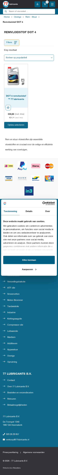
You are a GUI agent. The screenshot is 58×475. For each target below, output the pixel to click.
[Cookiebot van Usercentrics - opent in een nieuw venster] (42, 203)
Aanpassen (27, 269)
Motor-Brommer (15, 300)
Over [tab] (47, 211)
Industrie (11, 313)
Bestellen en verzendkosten (20, 393)
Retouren (11, 399)
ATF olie (11, 288)
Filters (9, 42)
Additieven (12, 344)
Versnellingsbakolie (16, 282)
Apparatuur (12, 350)
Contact (11, 380)
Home (7, 17)
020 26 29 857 (12, 434)
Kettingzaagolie (14, 319)
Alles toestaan (29, 260)
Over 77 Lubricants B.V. (18, 387)
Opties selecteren (16, 125)
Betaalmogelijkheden (17, 405)
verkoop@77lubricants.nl (17, 440)
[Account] (37, 4)
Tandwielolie (13, 306)
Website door (11, 468)
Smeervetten (13, 294)
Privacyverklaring (10, 452)
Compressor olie (15, 325)
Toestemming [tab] (10, 211)
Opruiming (12, 362)
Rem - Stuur (31, 17)
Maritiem (11, 337)
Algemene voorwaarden (33, 452)
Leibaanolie (12, 331)
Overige (17, 17)
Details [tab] (29, 211)
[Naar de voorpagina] (10, 4)
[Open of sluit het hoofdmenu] (52, 4)
